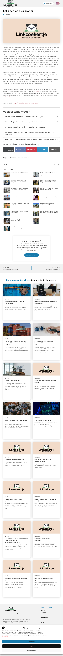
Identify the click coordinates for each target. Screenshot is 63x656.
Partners (43, 615)
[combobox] (48, 3)
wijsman (26, 157)
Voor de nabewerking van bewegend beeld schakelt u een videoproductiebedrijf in (16, 540)
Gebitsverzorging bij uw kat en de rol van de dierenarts (20, 219)
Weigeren (31, 646)
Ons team (43, 612)
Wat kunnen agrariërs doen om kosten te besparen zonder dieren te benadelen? (31, 133)
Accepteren (31, 641)
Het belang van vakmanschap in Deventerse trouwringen (19, 227)
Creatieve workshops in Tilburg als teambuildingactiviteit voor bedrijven (49, 196)
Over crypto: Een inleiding (42, 420)
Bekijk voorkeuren (31, 650)
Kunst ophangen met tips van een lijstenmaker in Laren (19, 173)
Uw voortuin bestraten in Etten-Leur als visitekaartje (20, 204)
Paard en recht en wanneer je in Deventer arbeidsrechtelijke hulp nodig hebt (48, 181)
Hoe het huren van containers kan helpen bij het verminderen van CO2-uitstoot (16, 343)
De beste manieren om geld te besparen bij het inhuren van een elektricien (44, 343)
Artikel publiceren (43, 623)
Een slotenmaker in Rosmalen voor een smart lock (19, 212)
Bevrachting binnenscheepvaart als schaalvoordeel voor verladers (19, 196)
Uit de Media (44, 620)
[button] (60, 628)
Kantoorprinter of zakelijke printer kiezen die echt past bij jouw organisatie (48, 174)
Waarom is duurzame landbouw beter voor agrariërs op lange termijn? (31, 139)
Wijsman (37, 91)
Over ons (43, 610)
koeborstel (6, 97)
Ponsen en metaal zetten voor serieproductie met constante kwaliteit (18, 181)
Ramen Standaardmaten (12, 380)
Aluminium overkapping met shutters (49, 219)
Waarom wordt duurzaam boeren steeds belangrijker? (31, 117)
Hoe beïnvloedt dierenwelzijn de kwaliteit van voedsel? (31, 127)
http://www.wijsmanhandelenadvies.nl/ (26, 103)
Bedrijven (7, 14)
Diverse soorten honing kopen (14, 459)
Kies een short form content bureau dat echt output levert (49, 189)
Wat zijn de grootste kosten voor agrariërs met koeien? (31, 122)
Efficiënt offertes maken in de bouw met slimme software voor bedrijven (49, 212)
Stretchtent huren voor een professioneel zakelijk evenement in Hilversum (49, 205)
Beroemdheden (45, 617)
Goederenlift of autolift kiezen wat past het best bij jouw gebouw (19, 189)
